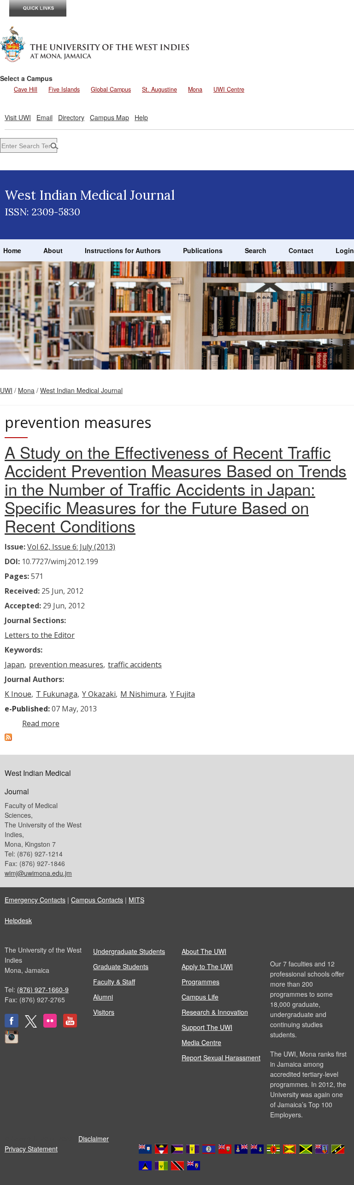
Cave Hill (25, 89)
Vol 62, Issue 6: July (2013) (71, 547)
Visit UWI (18, 117)
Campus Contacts (97, 899)
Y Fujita (182, 694)
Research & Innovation (215, 1012)
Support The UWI (207, 1027)
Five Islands (64, 89)
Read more (40, 723)
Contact (301, 250)
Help (141, 117)
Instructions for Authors (123, 250)
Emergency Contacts (35, 899)
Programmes (200, 981)
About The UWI (204, 951)
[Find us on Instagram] (11, 1041)
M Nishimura (142, 694)
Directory (71, 117)
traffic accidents (135, 664)
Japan (14, 664)
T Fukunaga (56, 694)
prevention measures (66, 664)
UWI (6, 390)
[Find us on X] (31, 1024)
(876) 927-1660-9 (43, 989)
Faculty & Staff (114, 981)
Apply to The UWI (207, 966)
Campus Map (109, 117)
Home (12, 250)
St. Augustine (159, 89)
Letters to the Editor (40, 635)
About (53, 250)
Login (345, 250)
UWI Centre (228, 89)
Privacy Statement (31, 1148)
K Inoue (18, 694)
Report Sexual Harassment (221, 1057)
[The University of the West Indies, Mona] (95, 43)
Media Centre (201, 1042)
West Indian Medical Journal (81, 390)
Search (255, 250)
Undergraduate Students (129, 951)
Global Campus (111, 89)
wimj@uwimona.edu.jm (38, 873)
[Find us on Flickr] (50, 1024)
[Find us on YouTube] (70, 1024)
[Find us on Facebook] (11, 1024)
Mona (195, 89)
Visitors (103, 1012)
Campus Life (200, 996)
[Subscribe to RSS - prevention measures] (8, 738)
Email (44, 117)
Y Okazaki (99, 694)
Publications (203, 250)
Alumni (103, 996)
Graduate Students (120, 966)
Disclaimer (93, 1138)
